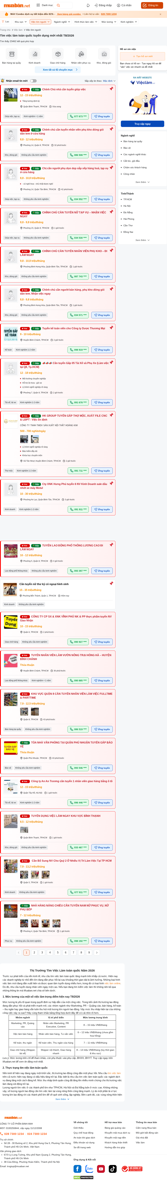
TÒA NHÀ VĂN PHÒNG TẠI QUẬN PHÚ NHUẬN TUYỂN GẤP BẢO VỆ (66, 744)
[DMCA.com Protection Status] (83, 1178)
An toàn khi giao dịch (84, 1137)
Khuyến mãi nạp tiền (115, 1137)
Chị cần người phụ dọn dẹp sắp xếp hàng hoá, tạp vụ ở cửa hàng (64, 170)
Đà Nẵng (128, 212)
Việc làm (140, 1142)
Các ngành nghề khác (134, 154)
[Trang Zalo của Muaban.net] (89, 1169)
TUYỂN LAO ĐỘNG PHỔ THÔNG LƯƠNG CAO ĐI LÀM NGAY (61, 547)
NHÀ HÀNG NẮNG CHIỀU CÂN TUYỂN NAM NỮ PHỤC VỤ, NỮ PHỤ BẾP (64, 907)
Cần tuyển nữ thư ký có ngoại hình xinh (44, 584)
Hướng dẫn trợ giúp (115, 1147)
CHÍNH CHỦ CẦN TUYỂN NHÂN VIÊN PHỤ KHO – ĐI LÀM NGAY (63, 253)
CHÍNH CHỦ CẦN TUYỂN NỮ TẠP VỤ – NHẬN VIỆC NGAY (63, 214)
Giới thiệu (79, 1128)
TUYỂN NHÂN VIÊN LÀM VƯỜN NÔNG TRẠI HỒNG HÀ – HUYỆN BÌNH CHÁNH (65, 657)
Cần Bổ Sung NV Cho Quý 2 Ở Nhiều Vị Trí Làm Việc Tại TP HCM (71, 860)
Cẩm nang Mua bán (146, 1128)
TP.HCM (127, 199)
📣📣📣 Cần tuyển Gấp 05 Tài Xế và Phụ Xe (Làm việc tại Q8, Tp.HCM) (64, 365)
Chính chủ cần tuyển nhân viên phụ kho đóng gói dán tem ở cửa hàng (62, 131)
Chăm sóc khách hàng (135, 167)
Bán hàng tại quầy (132, 141)
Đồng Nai (128, 232)
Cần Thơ (128, 225)
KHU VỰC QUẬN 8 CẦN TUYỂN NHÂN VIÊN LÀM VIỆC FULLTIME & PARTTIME (66, 695)
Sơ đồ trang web (82, 1147)
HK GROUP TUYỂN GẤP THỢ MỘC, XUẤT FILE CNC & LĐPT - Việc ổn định (63, 417)
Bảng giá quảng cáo (115, 1128)
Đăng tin (153, 5)
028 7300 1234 (109, 14)
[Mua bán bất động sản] (17, 5)
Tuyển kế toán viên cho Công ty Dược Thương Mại (73, 328)
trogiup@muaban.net (18, 1166)
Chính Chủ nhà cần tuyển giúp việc (64, 89)
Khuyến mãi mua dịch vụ (117, 1132)
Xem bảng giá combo (69, 14)
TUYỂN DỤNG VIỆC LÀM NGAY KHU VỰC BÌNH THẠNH (65, 816)
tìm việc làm (114, 1073)
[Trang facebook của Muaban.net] (77, 1169)
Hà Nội (126, 206)
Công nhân (129, 174)
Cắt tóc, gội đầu (131, 161)
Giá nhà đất (142, 1137)
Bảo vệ (127, 148)
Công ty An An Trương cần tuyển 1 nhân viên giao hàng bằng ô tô (72, 781)
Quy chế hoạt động (83, 1132)
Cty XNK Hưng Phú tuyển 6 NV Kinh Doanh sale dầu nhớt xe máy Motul (63, 486)
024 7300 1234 (37, 1133)
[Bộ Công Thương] (132, 1172)
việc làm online (112, 983)
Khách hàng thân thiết (116, 1142)
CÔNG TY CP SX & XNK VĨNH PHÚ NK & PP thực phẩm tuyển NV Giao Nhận (66, 618)
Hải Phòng (128, 219)
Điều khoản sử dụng (84, 1142)
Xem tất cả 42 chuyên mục (58, 69)
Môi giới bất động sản (147, 1132)
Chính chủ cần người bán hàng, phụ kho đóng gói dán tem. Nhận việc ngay (62, 291)
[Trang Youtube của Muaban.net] (101, 1169)
